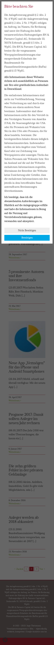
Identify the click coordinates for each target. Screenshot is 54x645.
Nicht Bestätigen (27, 230)
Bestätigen (27, 237)
